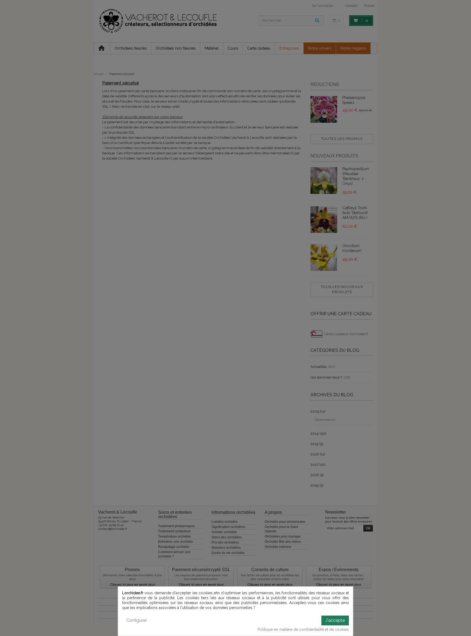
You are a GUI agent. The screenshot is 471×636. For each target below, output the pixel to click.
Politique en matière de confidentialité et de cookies (303, 629)
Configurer (136, 620)
